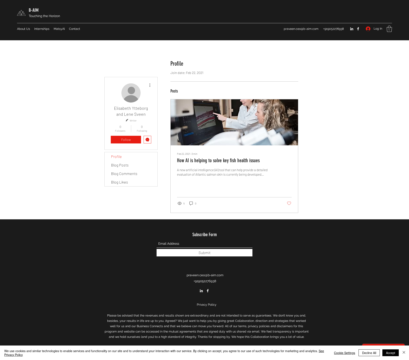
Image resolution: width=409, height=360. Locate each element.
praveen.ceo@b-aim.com (301, 28)
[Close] (403, 353)
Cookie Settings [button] (344, 353)
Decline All (369, 353)
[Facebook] (358, 29)
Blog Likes (119, 182)
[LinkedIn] (352, 29)
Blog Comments (124, 173)
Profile (116, 156)
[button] (389, 29)
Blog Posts (120, 165)
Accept (390, 353)
